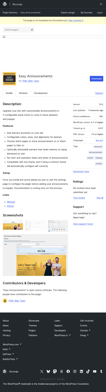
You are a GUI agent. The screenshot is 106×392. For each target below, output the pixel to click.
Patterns (33, 335)
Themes (33, 325)
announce (98, 147)
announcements (95, 152)
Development (41, 93)
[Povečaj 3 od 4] (64, 223)
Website (11, 201)
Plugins (32, 330)
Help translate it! (75, 20)
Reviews (23, 93)
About (6, 320)
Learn (57, 320)
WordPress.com (12, 344)
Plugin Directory (10, 12)
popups (99, 163)
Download (96, 78)
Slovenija (13, 371)
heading (99, 158)
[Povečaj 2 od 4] (41, 223)
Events (83, 325)
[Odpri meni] (101, 4)
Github (10, 206)
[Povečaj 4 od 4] (64, 237)
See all (100, 197)
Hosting (7, 330)
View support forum (83, 223)
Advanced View (81, 171)
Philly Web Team (30, 81)
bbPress (8, 354)
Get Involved (86, 320)
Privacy (6, 335)
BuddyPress (10, 359)
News (6, 325)
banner (90, 158)
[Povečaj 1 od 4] (19, 223)
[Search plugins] (32, 29)
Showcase (34, 320)
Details (9, 93)
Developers (60, 330)
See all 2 (99, 140)
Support (99, 93)
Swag (84, 335)
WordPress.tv (62, 335)
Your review (79, 197)
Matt (6, 349)
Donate (85, 330)
